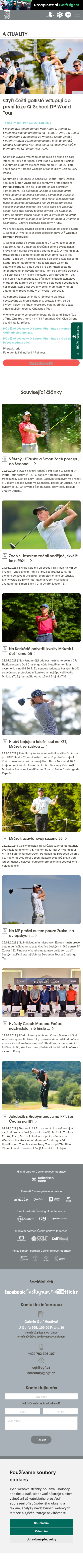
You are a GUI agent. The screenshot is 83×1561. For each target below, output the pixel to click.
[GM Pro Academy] (43, 1219)
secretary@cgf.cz (41, 1373)
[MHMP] (35, 1258)
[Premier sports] (59, 1219)
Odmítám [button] (41, 1531)
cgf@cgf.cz (41, 1367)
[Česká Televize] (22, 1239)
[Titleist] (39, 1199)
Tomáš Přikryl (12, 122)
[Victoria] (46, 1258)
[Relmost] (25, 1219)
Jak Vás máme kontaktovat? (41, 1403)
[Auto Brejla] (20, 1199)
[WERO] (68, 1199)
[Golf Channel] (39, 1239)
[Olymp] (59, 1258)
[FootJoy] (54, 1199)
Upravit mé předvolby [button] (41, 1539)
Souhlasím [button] (41, 1523)
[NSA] (24, 1258)
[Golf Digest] (60, 1239)
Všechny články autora (41, 363)
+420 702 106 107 (41, 1354)
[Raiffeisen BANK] (43, 1179)
